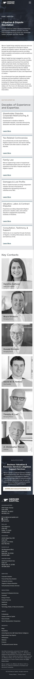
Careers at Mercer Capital (8, 616)
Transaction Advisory (7, 581)
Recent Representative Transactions (11, 621)
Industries (5, 590)
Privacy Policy (12, 674)
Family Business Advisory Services (10, 585)
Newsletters (5, 630)
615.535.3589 (5, 555)
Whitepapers (5, 637)
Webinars (4, 639)
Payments (6, 521)
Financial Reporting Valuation (9, 578)
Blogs (3, 628)
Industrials (4, 604)
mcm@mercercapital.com (10, 517)
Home (4, 16)
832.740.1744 (5, 544)
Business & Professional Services (10, 593)
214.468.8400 (6, 532)
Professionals (5, 614)
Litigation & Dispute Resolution (9, 583)
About (4, 611)
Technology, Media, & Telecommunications (13, 606)
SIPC (15, 652)
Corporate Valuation (7, 576)
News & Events (5, 618)
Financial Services (6, 600)
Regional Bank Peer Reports (9, 635)
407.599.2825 (6, 566)
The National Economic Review (9, 644)
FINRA (12, 652)
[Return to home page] (8, 2)
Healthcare (4, 602)
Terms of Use (21, 674)
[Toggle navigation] (29, 3)
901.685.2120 (5, 513)
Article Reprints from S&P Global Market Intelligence (15, 633)
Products (4, 642)
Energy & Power (6, 597)
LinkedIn (5, 519)
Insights (5, 625)
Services (10, 16)
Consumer (4, 595)
